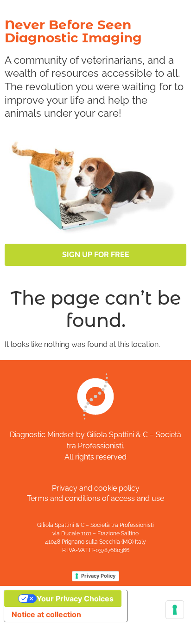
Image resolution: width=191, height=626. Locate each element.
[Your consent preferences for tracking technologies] (175, 610)
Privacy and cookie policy (96, 488)
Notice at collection (46, 614)
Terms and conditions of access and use (95, 498)
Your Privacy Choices (75, 598)
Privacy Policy (98, 576)
